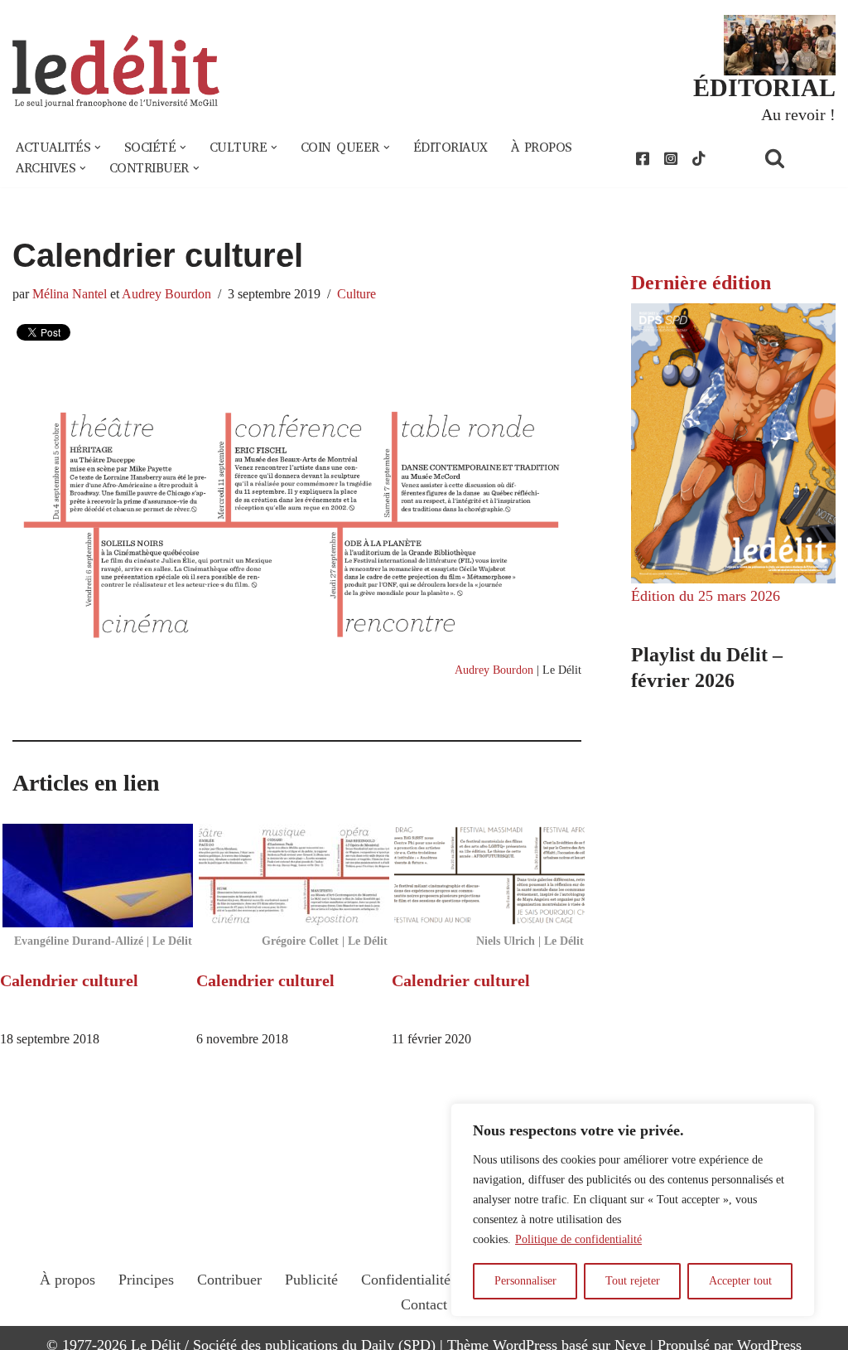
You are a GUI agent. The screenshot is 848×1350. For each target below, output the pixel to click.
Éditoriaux (450, 147)
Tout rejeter (632, 1281)
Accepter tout (740, 1281)
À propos (541, 147)
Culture (356, 294)
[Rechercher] (795, 158)
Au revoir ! (798, 114)
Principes (146, 1279)
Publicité (311, 1279)
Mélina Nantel (69, 294)
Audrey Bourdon (166, 294)
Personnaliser (525, 1281)
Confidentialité (405, 1279)
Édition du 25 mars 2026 (705, 596)
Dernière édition (701, 282)
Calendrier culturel (69, 980)
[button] (97, 147)
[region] (632, 1210)
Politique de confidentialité (578, 1239)
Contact (424, 1304)
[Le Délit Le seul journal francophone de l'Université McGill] (115, 72)
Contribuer (229, 1279)
